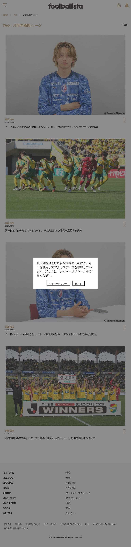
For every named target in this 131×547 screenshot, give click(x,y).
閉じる (78, 283)
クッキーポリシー (58, 283)
